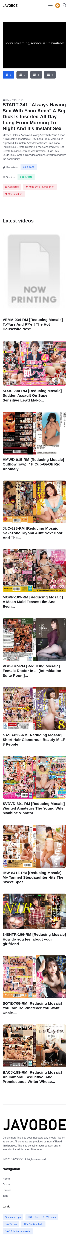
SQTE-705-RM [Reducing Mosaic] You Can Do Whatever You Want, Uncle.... (32, 1008)
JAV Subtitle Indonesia (17, 1231)
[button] (63, 6)
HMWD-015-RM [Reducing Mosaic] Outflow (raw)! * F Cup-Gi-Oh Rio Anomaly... (33, 464)
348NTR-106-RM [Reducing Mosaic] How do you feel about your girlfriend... (34, 939)
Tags (5, 1195)
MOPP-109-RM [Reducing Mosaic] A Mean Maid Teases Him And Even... (33, 602)
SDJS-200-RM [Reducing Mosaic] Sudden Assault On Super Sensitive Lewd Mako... (32, 395)
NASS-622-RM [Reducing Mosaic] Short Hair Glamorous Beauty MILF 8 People (34, 739)
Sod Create (26, 176)
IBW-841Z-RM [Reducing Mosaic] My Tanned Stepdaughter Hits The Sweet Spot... (33, 877)
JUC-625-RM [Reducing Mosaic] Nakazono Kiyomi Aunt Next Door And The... (32, 533)
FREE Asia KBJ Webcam (42, 1217)
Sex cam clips (13, 1217)
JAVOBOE (17, 1159)
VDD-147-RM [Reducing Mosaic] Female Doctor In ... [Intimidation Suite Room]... (32, 670)
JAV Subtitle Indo (33, 1224)
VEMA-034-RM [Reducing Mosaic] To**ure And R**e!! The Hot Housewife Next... (33, 324)
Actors (6, 1184)
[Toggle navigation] (50, 5)
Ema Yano (28, 167)
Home (6, 1178)
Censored (13, 186)
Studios (7, 1190)
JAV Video (11, 1224)
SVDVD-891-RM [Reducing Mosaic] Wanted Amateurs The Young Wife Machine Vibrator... (34, 808)
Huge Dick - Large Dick (41, 186)
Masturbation (14, 194)
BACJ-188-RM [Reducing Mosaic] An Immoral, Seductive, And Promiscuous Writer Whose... (32, 1076)
